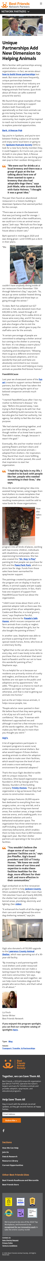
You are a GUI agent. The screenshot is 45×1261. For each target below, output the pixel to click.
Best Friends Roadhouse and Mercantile (20, 1180)
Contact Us (6, 1238)
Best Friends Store (10, 1184)
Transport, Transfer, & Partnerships (18, 1048)
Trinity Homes (19, 787)
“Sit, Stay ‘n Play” (27, 558)
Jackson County (33, 888)
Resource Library (10, 1160)
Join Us (5, 1152)
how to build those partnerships (18, 74)
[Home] (15, 5)
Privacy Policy (7, 1243)
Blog (11, 1041)
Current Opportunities (12, 1165)
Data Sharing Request (10, 1240)
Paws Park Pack (23, 565)
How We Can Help (10, 1148)
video (18, 904)
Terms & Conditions (9, 1246)
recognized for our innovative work (20, 1227)
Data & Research (9, 1156)
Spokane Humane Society (19, 144)
